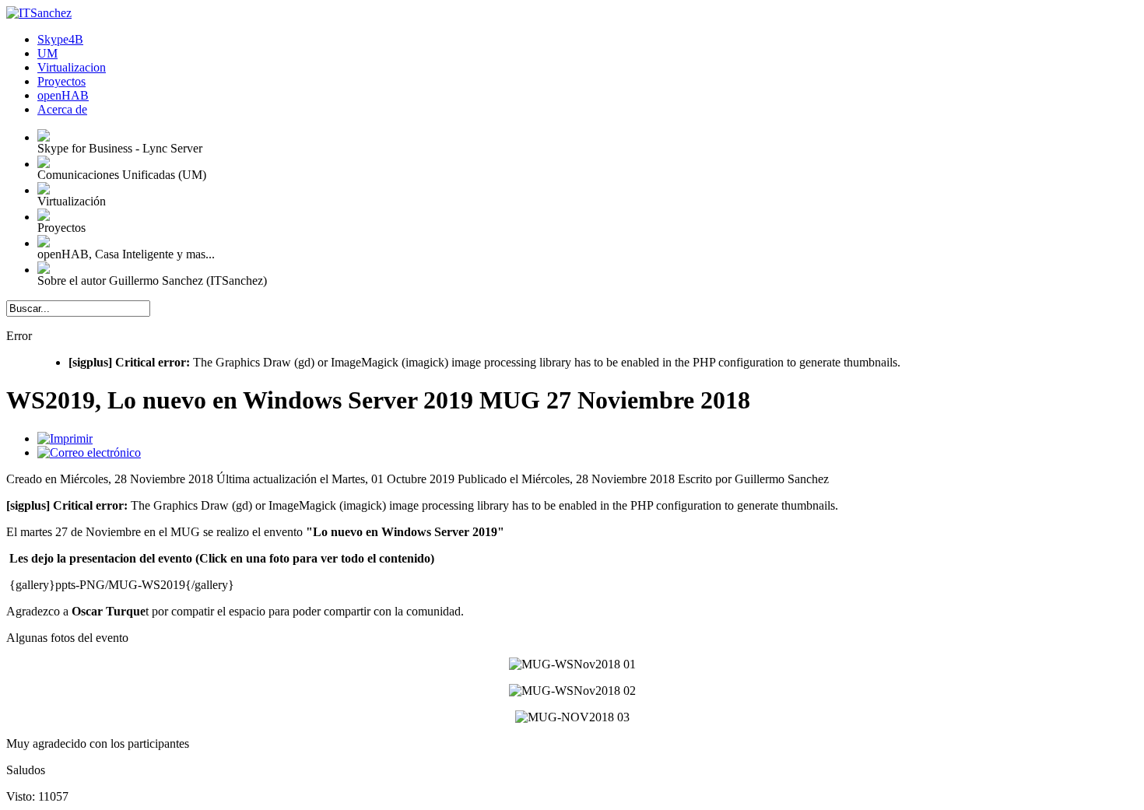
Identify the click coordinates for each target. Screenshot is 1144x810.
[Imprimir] (65, 438)
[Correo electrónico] (89, 452)
